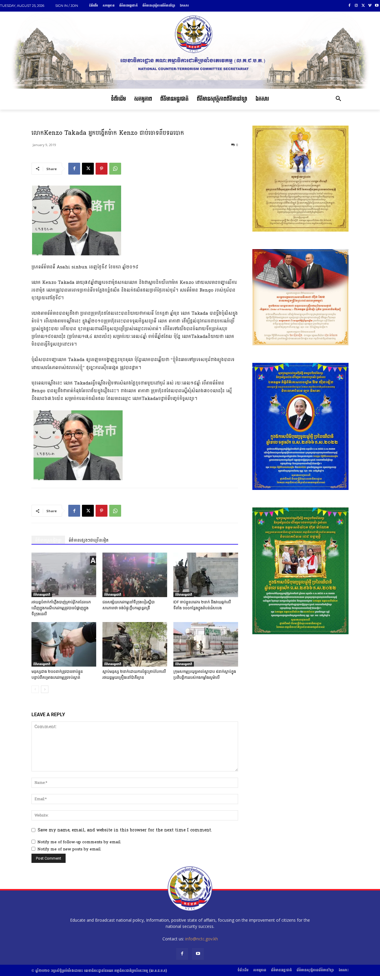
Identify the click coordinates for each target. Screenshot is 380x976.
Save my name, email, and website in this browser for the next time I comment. (125, 830)
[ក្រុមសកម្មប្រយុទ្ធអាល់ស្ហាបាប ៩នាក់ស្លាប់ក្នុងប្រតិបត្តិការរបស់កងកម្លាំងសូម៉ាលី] (205, 644)
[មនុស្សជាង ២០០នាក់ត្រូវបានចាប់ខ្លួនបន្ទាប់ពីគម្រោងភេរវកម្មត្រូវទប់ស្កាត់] (63, 644)
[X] (363, 5)
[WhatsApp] (115, 169)
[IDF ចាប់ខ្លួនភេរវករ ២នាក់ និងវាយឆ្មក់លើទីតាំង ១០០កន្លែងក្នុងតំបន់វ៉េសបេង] (205, 575)
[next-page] (44, 689)
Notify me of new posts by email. (69, 849)
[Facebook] (349, 5)
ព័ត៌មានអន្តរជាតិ (41, 594)
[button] (338, 99)
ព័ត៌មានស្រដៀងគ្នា (48, 540)
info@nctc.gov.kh (201, 939)
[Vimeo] (369, 5)
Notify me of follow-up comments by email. (79, 842)
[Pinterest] (101, 169)
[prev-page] (35, 689)
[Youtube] (376, 5)
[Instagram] (356, 5)
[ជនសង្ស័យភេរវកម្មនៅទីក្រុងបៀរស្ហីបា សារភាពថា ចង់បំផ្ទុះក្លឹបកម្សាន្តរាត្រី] (134, 575)
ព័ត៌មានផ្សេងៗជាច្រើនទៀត (89, 540)
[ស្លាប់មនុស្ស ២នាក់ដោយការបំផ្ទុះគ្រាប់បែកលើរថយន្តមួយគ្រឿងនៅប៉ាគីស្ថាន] (134, 644)
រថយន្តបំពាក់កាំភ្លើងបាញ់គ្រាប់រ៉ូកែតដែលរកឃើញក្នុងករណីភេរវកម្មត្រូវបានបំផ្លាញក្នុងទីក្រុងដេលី (61, 608)
